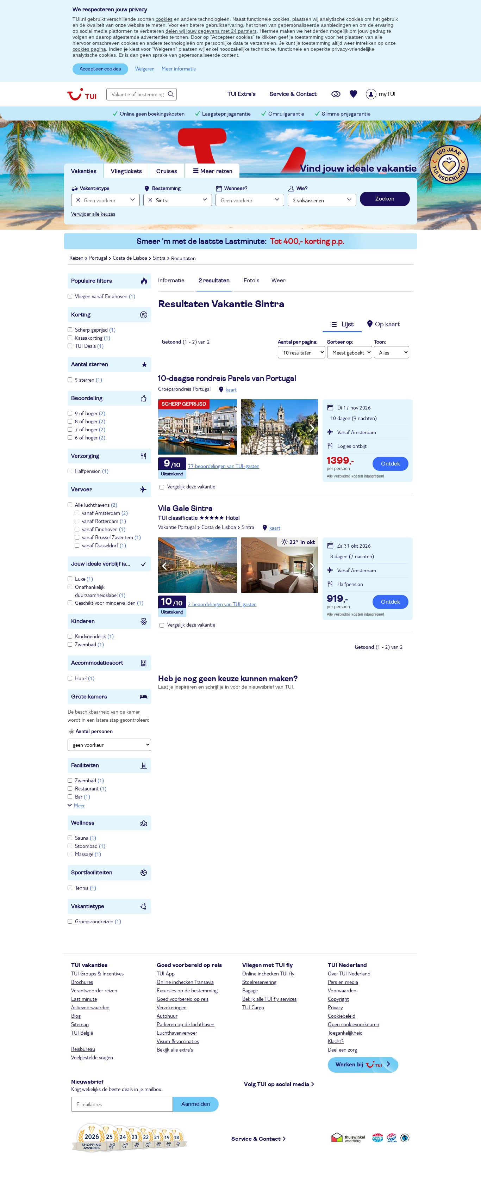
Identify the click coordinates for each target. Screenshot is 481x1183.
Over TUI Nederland (349, 973)
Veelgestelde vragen (92, 1057)
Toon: (380, 342)
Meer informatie (179, 68)
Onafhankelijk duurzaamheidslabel (100, 591)
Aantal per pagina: (297, 342)
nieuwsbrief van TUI (271, 687)
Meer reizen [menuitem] (216, 171)
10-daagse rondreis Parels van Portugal (227, 378)
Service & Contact (256, 1139)
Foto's (252, 280)
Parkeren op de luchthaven (185, 1024)
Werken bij (349, 1064)
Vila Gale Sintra (185, 508)
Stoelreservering (259, 982)
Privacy (335, 1007)
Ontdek (390, 464)
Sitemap (80, 1024)
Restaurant (90, 788)
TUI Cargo (253, 1007)
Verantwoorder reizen (94, 990)
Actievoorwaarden (90, 1007)
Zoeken (384, 199)
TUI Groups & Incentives (97, 973)
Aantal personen (94, 731)
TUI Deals (89, 346)
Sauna (85, 837)
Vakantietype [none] (95, 188)
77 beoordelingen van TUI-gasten (224, 466)
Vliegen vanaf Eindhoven (105, 296)
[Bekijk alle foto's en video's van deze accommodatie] (238, 427)
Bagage (250, 990)
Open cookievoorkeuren (353, 1024)
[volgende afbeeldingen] (312, 428)
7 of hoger (90, 429)
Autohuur (167, 1015)
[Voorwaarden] (391, 1137)
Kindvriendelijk (94, 636)
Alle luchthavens (96, 504)
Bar (82, 796)
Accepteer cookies (100, 69)
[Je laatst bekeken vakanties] (336, 94)
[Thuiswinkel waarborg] (349, 1137)
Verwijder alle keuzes (93, 213)
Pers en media (343, 982)
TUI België (82, 1032)
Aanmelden (195, 1104)
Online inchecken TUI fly (268, 973)
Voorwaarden (342, 990)
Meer (79, 805)
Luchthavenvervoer (177, 1032)
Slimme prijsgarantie (346, 114)
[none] (77, 200)
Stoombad (90, 846)
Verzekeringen (172, 1007)
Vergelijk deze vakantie (191, 486)
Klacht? (336, 1041)
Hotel (84, 678)
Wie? (302, 188)
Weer (278, 280)
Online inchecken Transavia (185, 982)
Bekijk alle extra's (175, 1049)
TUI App (166, 973)
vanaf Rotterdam (104, 521)
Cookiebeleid (341, 1015)
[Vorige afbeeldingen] (164, 428)
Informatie (171, 280)
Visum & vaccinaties (178, 1041)
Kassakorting (92, 337)
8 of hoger (90, 421)
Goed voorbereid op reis (182, 999)
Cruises (166, 171)
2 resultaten (214, 280)
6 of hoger (90, 437)
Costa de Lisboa (218, 527)
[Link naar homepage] (81, 94)
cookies (164, 19)
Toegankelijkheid (345, 1032)
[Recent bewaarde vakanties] (353, 94)
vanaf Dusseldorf (104, 545)
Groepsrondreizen (98, 921)
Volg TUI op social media (276, 1084)
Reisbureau (83, 1049)
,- (340, 461)
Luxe (84, 578)
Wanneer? (236, 188)
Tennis (85, 888)
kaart (231, 389)
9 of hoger (90, 413)
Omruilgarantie (286, 114)
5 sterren (88, 379)
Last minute (84, 999)
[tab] (171, 282)
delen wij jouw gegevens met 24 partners (211, 31)
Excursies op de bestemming (187, 990)
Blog (76, 1015)
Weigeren (145, 68)
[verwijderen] (149, 200)
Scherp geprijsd (95, 329)
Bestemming (166, 188)
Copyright (338, 999)
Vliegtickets (126, 171)
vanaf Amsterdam (105, 513)
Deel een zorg (342, 1049)
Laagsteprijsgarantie (226, 114)
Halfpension (91, 471)
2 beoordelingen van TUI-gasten (222, 604)
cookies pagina (89, 49)
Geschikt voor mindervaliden (109, 602)
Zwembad (89, 644)
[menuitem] (389, 94)
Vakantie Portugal (177, 527)
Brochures (82, 982)
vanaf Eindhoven (103, 529)
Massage (88, 854)
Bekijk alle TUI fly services (269, 999)
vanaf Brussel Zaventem (111, 537)
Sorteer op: (340, 342)
